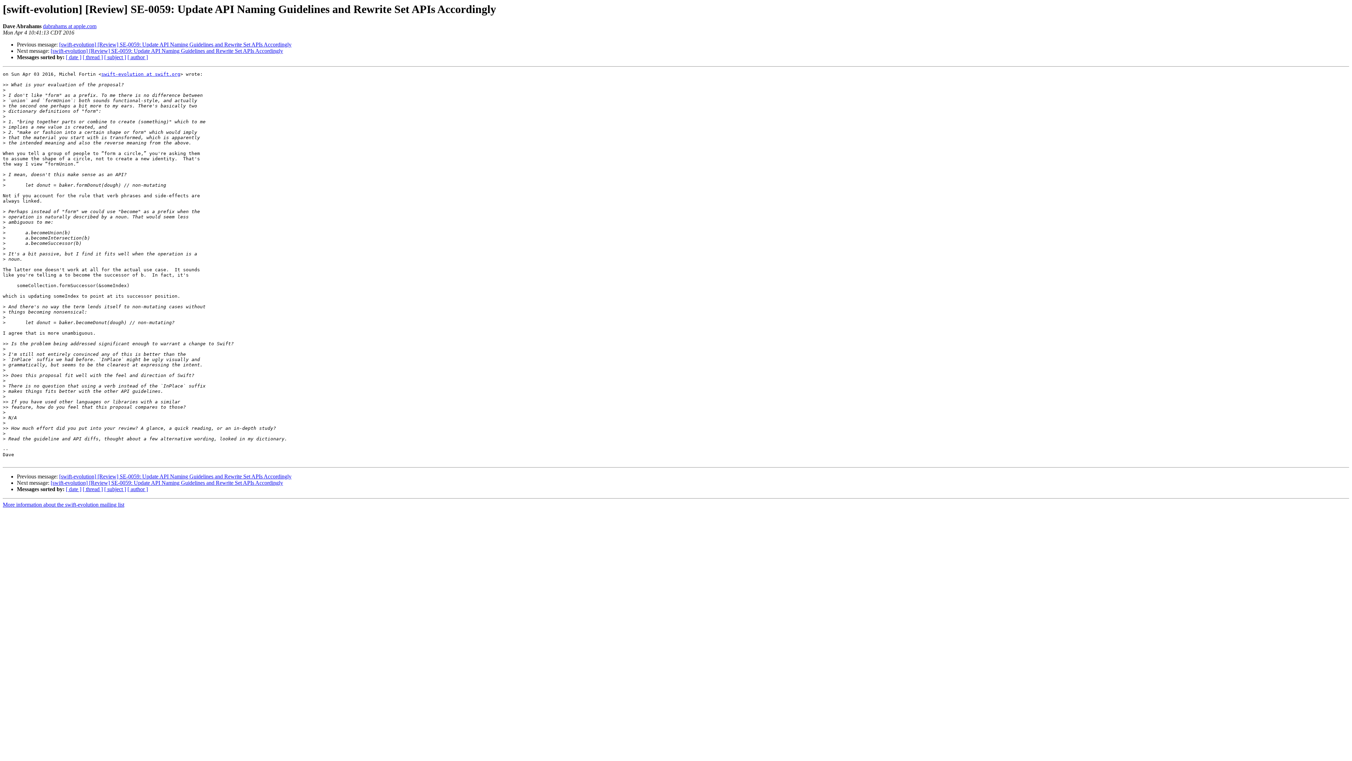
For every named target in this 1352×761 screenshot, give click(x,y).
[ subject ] (115, 57)
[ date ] (73, 57)
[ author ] (137, 57)
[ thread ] (93, 57)
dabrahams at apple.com (69, 26)
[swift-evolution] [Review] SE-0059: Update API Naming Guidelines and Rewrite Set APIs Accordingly (175, 45)
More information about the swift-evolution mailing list (63, 505)
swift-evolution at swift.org (140, 74)
